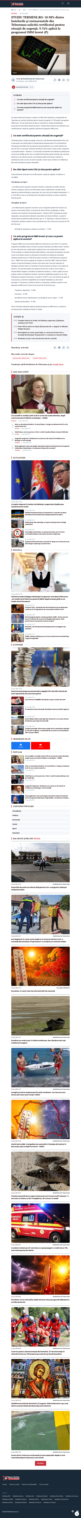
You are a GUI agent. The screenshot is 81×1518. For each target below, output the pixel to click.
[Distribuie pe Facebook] (59, 80)
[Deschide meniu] (68, 3)
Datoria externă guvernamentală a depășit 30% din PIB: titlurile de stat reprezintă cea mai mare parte (39, 692)
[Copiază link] (55, 80)
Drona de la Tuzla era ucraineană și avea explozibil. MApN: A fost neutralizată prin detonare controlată (38, 1456)
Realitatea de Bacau (20, 1499)
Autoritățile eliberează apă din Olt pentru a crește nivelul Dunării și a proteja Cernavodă (46, 720)
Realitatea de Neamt (42, 1496)
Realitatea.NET (6, 1496)
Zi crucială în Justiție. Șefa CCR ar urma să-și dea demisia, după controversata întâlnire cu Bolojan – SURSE (38, 416)
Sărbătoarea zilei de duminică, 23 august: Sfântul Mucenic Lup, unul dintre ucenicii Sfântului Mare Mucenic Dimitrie (39, 1404)
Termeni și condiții (14, 1484)
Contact (4, 1484)
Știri (19, 10)
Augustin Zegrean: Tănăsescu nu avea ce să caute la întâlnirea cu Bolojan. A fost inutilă (45, 787)
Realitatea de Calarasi (50, 1502)
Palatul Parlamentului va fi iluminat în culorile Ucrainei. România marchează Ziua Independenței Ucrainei (46, 514)
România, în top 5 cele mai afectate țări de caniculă (37, 338)
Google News (58, 364)
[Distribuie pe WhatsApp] (63, 80)
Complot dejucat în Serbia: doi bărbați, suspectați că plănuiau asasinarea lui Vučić (41, 321)
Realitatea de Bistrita (21, 1502)
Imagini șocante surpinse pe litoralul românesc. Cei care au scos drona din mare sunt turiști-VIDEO (38, 1093)
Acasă (14, 10)
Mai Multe (40, 1463)
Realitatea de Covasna (72, 1496)
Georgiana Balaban (63, 988)
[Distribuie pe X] (68, 80)
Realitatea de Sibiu (7, 1502)
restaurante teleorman (21, 358)
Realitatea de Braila (7, 1499)
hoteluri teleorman (40, 358)
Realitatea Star (30, 1496)
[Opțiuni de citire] (77, 1514)
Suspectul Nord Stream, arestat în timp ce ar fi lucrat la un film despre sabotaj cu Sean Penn (47, 543)
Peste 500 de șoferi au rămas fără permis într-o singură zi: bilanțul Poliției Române (43, 327)
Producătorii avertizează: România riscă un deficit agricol (47, 709)
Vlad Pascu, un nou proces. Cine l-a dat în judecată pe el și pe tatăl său (41, 432)
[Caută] (63, 3)
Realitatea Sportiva (18, 1496)
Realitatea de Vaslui (46, 1499)
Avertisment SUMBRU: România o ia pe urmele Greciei (45, 700)
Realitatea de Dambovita (61, 1499)
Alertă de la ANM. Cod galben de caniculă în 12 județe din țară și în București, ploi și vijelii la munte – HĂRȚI (38, 1145)
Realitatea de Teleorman (33, 79)
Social (24, 10)
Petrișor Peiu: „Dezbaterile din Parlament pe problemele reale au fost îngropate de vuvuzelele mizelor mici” (46, 608)
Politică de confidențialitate (29, 1484)
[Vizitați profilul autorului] (13, 80)
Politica (13, 421)
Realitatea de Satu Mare (56, 1496)
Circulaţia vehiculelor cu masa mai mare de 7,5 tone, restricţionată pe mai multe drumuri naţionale (45, 533)
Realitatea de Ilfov (34, 1499)
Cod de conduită (43, 1484)
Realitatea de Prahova (35, 1502)
